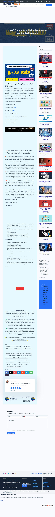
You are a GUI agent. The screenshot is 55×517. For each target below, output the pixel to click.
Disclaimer (45, 483)
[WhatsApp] (31, 372)
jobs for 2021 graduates (27, 348)
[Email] (46, 1)
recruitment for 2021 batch (11, 364)
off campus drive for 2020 (22, 357)
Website (37, 416)
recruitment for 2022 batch (23, 364)
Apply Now (20, 288)
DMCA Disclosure (41, 4)
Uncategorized (42, 277)
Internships (42, 267)
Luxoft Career (23, 350)
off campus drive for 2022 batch (24, 359)
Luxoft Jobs (19, 355)
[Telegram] (41, 1)
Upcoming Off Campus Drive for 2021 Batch (14, 366)
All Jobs (5, 1)
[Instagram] (38, 1)
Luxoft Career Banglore (10, 353)
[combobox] (44, 49)
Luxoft (14, 107)
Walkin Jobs (22, 1)
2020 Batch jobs (9, 346)
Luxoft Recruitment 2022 (10, 357)
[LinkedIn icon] (13, 388)
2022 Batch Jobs (17, 348)
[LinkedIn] (44, 1)
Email (23, 416)
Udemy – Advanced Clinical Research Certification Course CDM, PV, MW (45, 138)
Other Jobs (42, 271)
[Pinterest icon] (20, 388)
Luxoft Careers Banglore (10, 355)
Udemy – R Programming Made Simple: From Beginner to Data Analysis (45, 95)
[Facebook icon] (11, 388)
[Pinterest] (15, 372)
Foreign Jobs (44, 274)
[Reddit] (23, 372)
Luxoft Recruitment (27, 355)
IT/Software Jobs (11, 1)
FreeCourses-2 (42, 264)
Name (9, 416)
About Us (29, 4)
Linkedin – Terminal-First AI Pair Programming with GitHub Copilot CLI (45, 153)
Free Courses (41, 260)
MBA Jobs (17, 1)
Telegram (31, 128)
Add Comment (11, 420)
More (27, 1)
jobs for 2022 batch (9, 350)
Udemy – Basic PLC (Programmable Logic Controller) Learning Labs (45, 65)
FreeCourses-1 (42, 263)
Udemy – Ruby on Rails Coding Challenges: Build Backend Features (45, 80)
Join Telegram (49, 4)
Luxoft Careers (29, 353)
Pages (24, 4)
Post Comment (11, 433)
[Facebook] (36, 1)
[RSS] (49, 1)
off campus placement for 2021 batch (23, 362)
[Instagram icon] (18, 388)
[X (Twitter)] (11, 372)
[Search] (51, 1)
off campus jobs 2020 (10, 362)
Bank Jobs (44, 273)
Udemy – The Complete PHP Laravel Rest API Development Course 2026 (45, 210)
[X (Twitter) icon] (15, 388)
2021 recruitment (9, 348)
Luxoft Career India (20, 353)
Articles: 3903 (12, 390)
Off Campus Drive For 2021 (11, 359)
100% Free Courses (44, 261)
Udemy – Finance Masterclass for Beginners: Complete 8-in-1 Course (45, 225)
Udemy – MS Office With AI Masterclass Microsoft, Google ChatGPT (46, 110)
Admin (48, 67)
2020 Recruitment (17, 346)
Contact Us (34, 4)
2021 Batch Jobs (26, 346)
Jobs (38, 36)
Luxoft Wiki (12, 110)
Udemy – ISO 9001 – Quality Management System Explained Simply (45, 181)
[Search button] (51, 49)
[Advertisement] (27, 15)
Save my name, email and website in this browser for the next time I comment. (22, 430)
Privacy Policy (46, 486)
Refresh (1, 500)
